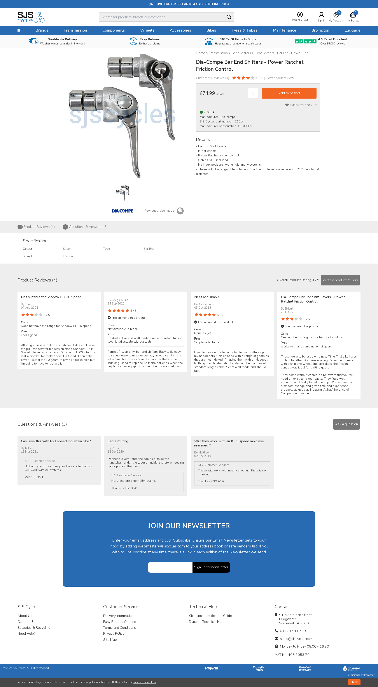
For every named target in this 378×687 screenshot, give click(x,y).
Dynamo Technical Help (206, 621)
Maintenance (284, 30)
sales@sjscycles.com (296, 638)
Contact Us (26, 621)
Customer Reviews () (212, 78)
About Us (25, 615)
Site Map (110, 639)
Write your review (280, 78)
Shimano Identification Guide (210, 615)
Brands (41, 30)
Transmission (75, 30)
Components (113, 30)
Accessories (180, 30)
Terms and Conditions (119, 627)
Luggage (352, 30)
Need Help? (26, 633)
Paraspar (369, 675)
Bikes (211, 30)
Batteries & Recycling (34, 627)
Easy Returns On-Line (119, 621)
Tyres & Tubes (244, 30)
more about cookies (144, 682)
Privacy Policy (113, 633)
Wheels (147, 30)
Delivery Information (118, 615)
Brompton (320, 30)
